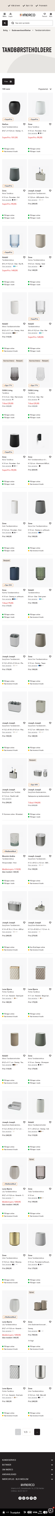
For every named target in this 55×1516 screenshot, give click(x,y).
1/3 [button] (25, 1432)
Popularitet (43, 89)
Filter (6, 81)
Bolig (5, 30)
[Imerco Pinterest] (31, 1498)
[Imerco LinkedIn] (35, 1498)
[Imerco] (27, 15)
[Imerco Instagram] (23, 1498)
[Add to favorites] (24, 124)
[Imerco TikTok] (27, 1498)
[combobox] (28, 1432)
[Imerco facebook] (20, 1498)
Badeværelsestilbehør (21, 30)
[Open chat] (5, 23)
